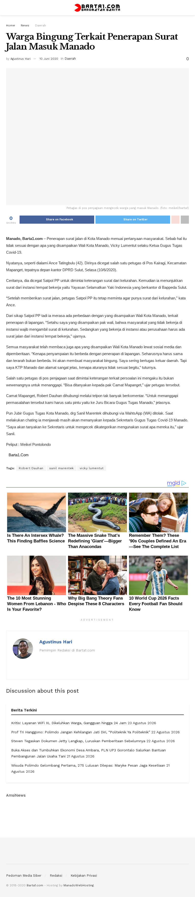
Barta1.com (35, 885)
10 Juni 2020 (49, 58)
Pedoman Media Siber (23, 875)
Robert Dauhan (31, 468)
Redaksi (56, 875)
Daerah (40, 25)
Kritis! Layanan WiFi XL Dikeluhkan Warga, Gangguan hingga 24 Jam (68, 723)
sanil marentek (61, 468)
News (25, 25)
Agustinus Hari (20, 58)
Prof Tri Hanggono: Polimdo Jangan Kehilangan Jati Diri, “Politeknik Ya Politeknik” (80, 732)
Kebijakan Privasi (84, 875)
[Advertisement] (97, 817)
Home (10, 25)
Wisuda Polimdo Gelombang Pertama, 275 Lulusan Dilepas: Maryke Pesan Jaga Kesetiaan (88, 765)
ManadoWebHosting (78, 885)
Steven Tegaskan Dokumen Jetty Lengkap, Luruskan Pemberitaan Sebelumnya (78, 741)
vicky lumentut (92, 468)
